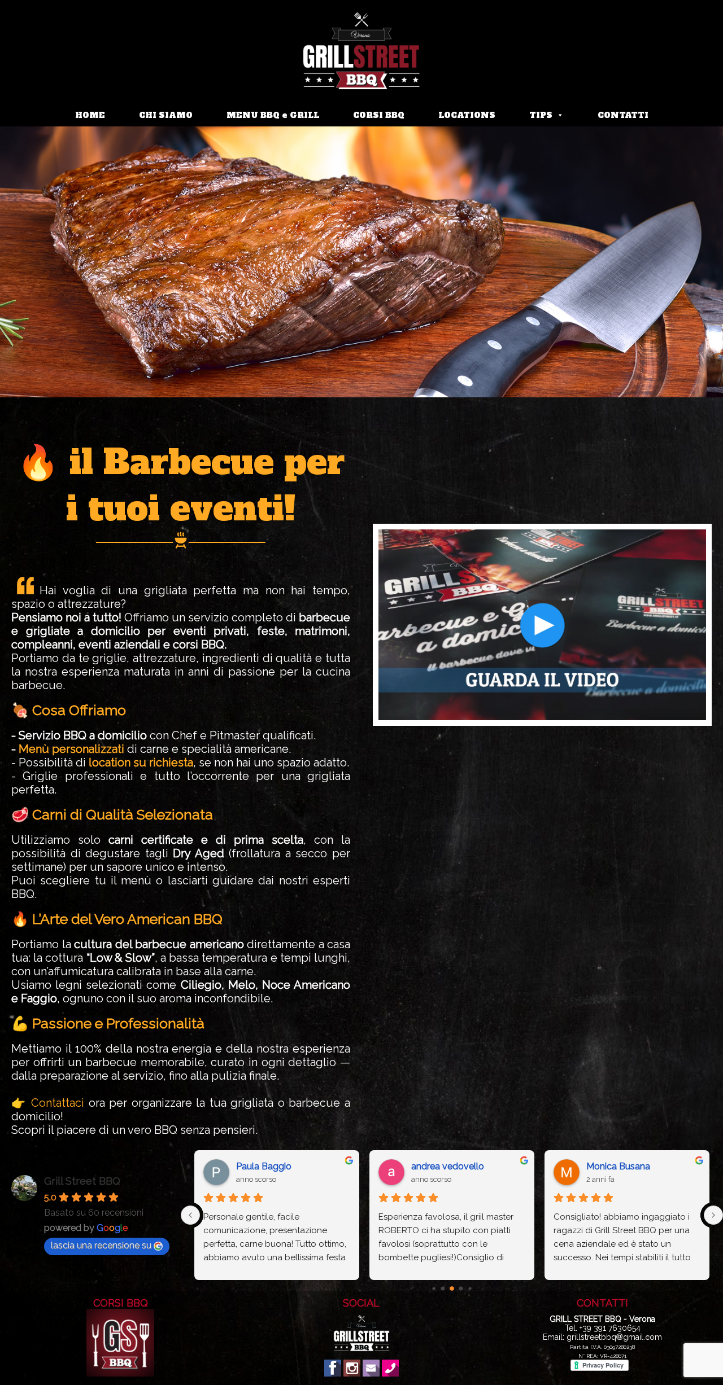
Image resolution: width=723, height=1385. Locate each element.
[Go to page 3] (461, 1289)
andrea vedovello (447, 1166)
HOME (90, 115)
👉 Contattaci (47, 1103)
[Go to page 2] (452, 1288)
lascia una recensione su (101, 1245)
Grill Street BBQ (82, 1181)
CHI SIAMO (166, 115)
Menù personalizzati (71, 749)
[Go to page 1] (443, 1289)
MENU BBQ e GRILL (273, 115)
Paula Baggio (263, 1166)
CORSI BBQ (378, 115)
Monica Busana (618, 1166)
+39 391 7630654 (610, 1328)
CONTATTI (623, 115)
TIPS (540, 115)
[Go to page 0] (433, 1288)
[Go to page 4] (469, 1288)
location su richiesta (141, 762)
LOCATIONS (466, 115)
